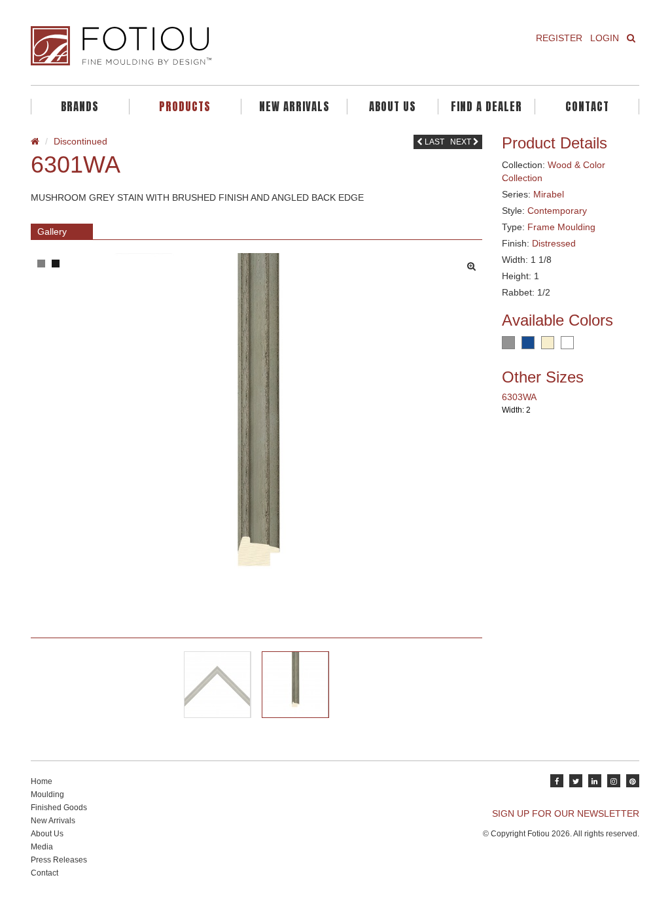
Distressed (554, 243)
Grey (508, 342)
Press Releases (59, 859)
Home (41, 781)
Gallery (52, 231)
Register (559, 38)
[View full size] (474, 263)
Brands (80, 106)
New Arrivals (294, 106)
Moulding (47, 794)
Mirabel (548, 194)
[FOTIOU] (178, 45)
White (567, 342)
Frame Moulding (561, 227)
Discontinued (80, 141)
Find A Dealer (486, 106)
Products (185, 106)
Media (42, 846)
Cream (547, 342)
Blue (528, 342)
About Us (392, 106)
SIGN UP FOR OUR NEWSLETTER (565, 813)
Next (461, 141)
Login (604, 38)
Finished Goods (59, 807)
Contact (587, 106)
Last (433, 141)
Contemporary (557, 210)
